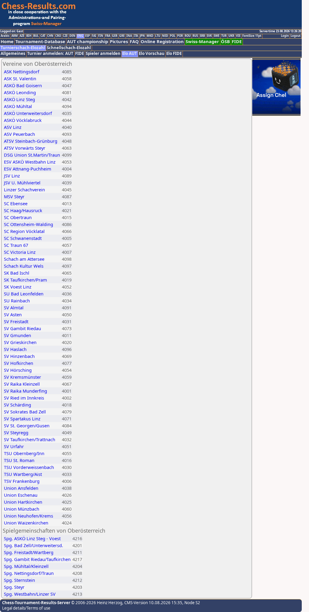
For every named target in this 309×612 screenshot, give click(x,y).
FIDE (237, 41)
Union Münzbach (21, 509)
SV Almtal (14, 307)
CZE (65, 36)
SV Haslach (15, 349)
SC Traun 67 (16, 245)
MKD (150, 36)
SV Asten (13, 314)
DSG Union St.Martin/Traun (32, 155)
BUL (36, 36)
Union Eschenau (20, 495)
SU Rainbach (17, 301)
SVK (209, 36)
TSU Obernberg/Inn (24, 453)
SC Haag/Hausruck (23, 210)
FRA (107, 36)
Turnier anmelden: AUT (50, 53)
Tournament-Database (40, 41)
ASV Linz (12, 127)
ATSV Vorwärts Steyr (24, 148)
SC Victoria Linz (20, 252)
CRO (58, 36)
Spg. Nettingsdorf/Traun (29, 573)
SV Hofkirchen (18, 363)
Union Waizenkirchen (26, 523)
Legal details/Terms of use (26, 608)
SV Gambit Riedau (22, 328)
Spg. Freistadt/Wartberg (28, 552)
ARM (14, 36)
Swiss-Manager (202, 41)
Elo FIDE (174, 53)
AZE (22, 36)
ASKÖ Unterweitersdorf (28, 113)
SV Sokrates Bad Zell (25, 412)
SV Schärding (17, 405)
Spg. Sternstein (19, 580)
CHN (50, 36)
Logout (296, 36)
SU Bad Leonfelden (23, 294)
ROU (188, 36)
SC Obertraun (18, 217)
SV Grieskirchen (20, 342)
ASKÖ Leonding (20, 92)
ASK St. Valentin (20, 78)
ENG (80, 36)
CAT (42, 36)
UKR (231, 36)
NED (165, 36)
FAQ (134, 41)
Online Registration (162, 41)
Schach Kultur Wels (23, 266)
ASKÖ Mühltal (18, 106)
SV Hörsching (18, 370)
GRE (122, 36)
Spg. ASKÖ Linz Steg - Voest (32, 538)
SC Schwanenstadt (23, 238)
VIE (238, 36)
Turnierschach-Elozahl (23, 47)
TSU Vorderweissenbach (29, 467)
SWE (216, 36)
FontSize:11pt (251, 36)
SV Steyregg (16, 432)
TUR (224, 36)
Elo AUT (129, 53)
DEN (72, 36)
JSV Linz (12, 176)
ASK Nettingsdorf (21, 72)
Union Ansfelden (21, 488)
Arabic (5, 36)
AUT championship (87, 41)
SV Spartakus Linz (22, 419)
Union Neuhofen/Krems (28, 516)
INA (129, 36)
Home (7, 41)
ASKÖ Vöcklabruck (23, 120)
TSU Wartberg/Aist (23, 474)
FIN (100, 36)
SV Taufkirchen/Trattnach (29, 439)
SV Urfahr (14, 446)
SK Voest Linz (17, 287)
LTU (157, 36)
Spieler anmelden (103, 53)
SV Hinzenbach (19, 356)
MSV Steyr (14, 196)
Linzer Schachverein (24, 189)
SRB (202, 36)
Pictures (119, 41)
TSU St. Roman (19, 460)
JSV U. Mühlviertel (22, 183)
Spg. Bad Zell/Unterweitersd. (33, 545)
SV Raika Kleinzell (22, 384)
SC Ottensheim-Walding (28, 224)
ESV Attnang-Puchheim (27, 169)
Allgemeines (13, 53)
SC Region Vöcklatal (24, 231)
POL (172, 36)
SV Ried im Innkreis (24, 398)
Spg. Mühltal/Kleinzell (26, 566)
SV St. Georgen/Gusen (26, 425)
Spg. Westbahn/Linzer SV (30, 594)
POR (180, 36)
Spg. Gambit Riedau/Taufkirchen (37, 559)
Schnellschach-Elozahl (69, 47)
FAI (94, 36)
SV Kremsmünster (22, 377)
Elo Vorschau (151, 53)
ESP (87, 36)
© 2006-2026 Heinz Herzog (96, 602)
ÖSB (225, 41)
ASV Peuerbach (19, 134)
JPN (142, 36)
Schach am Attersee (24, 259)
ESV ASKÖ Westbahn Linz (30, 162)
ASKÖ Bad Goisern (23, 85)
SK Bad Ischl (16, 273)
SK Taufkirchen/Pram (25, 280)
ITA (136, 36)
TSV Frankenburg (22, 481)
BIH (28, 36)
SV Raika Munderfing (25, 391)
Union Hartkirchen (23, 502)
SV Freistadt (16, 321)
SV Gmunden (17, 335)
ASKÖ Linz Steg (19, 99)
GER (114, 36)
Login (285, 36)
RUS (195, 36)
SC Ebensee (15, 203)
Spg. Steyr (14, 587)
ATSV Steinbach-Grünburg (30, 141)
